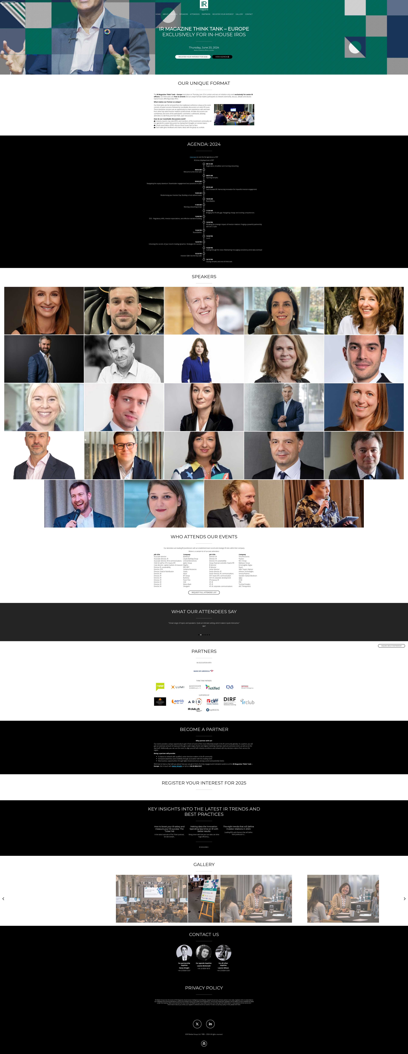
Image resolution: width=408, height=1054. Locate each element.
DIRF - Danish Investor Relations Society (230, 701)
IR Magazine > (204, 847)
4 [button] (205, 635)
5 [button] (207, 635)
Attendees (195, 14)
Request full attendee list (204, 592)
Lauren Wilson (223, 968)
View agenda (221, 57)
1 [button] (199, 635)
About (165, 14)
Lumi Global (177, 687)
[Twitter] (197, 1024)
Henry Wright (177, 766)
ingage (160, 687)
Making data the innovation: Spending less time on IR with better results (204, 828)
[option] (204, 625)
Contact (249, 14)
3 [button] (203, 635)
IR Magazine (8, 3)
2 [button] (201, 635)
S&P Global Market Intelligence (247, 687)
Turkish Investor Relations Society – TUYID (212, 710)
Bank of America (204, 671)
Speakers (183, 14)
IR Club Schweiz (195, 710)
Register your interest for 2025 (192, 57)
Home (158, 14)
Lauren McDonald (203, 966)
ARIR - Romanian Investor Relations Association (195, 701)
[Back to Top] (204, 1044)
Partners (206, 14)
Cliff (212, 701)
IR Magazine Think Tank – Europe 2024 (204, 5)
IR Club (247, 701)
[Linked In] (210, 1024)
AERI (177, 701)
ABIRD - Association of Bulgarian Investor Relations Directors (160, 701)
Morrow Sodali (195, 687)
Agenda (173, 14)
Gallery (239, 14)
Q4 (230, 687)
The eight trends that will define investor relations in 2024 (238, 827)
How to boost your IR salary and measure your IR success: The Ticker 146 (169, 828)
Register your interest (223, 14)
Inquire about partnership (391, 646)
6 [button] (209, 635)
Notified (212, 687)
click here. (238, 1004)
